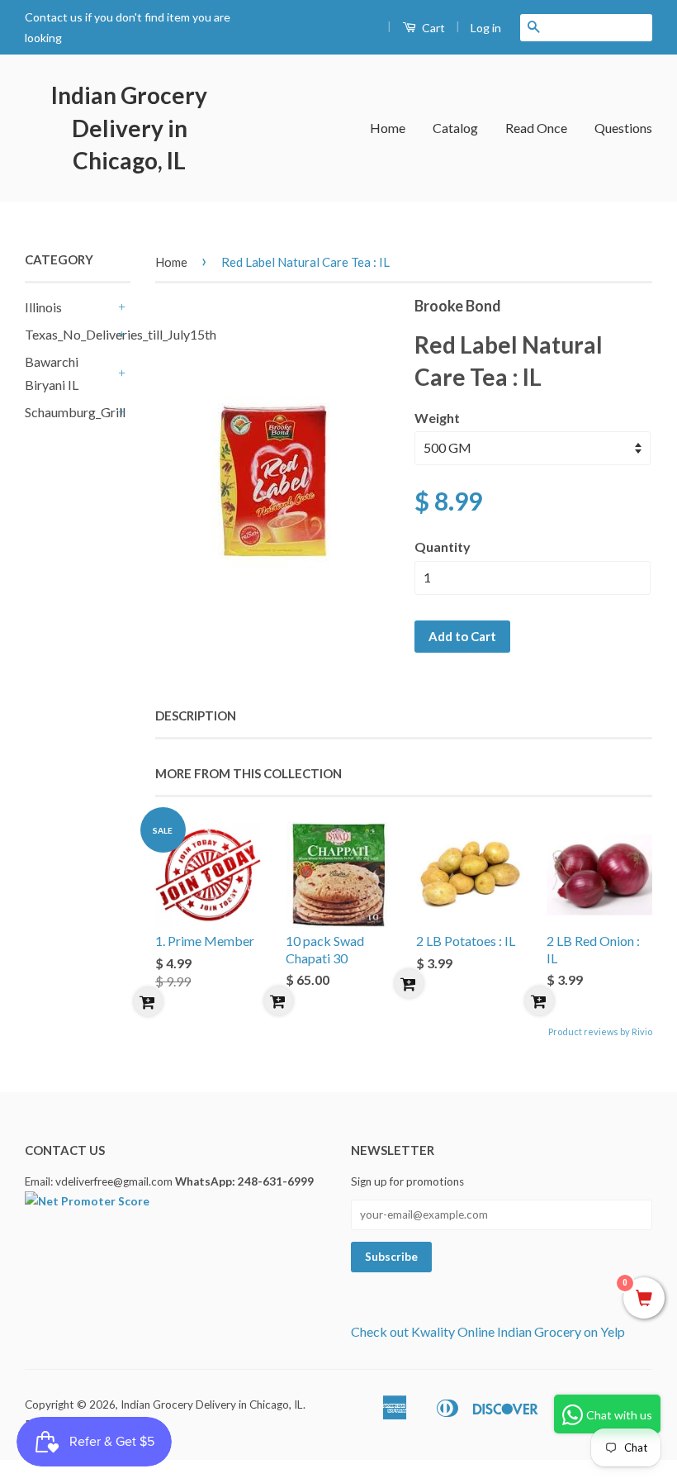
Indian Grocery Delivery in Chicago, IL (129, 127)
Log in (486, 28)
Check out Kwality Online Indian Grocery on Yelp (488, 1331)
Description (195, 715)
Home (387, 127)
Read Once (536, 127)
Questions (623, 127)
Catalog (455, 127)
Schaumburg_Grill (69, 412)
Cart (432, 28)
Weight (437, 417)
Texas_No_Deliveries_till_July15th (69, 334)
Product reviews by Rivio (600, 1031)
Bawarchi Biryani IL (51, 373)
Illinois (43, 307)
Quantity (442, 546)
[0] (644, 1299)
